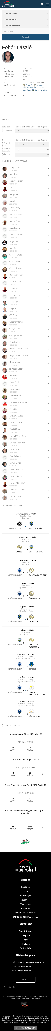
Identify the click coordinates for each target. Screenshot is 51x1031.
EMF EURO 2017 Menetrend (25, 917)
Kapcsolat (25, 979)
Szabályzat (25, 900)
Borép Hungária (41, 90)
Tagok (25, 939)
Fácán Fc (29, 85)
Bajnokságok (25, 895)
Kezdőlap (25, 887)
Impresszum (35, 999)
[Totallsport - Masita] (26, 841)
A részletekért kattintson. (38, 1022)
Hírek (25, 891)
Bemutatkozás (25, 931)
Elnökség (25, 944)
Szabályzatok (25, 935)
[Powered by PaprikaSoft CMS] (25, 1004)
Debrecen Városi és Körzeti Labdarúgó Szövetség (33, 87)
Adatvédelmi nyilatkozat (20, 999)
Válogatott (25, 904)
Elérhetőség (25, 948)
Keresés (25, 37)
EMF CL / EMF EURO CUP (25, 912)
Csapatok (25, 908)
